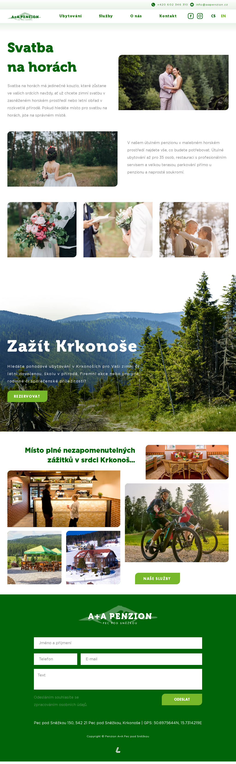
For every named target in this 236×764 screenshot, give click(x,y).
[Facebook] (190, 16)
